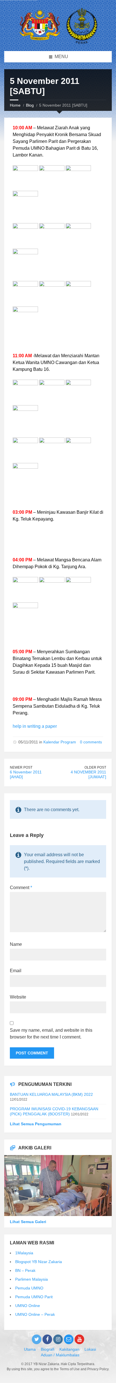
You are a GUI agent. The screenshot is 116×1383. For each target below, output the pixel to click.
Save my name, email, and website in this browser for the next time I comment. (51, 1033)
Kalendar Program (59, 742)
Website (18, 997)
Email (15, 970)
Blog (30, 105)
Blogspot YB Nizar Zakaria (38, 1261)
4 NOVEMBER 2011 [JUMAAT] (88, 774)
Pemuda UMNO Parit (34, 1297)
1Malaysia (24, 1253)
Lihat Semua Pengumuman (35, 1124)
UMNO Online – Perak (35, 1314)
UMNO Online (27, 1305)
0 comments (91, 742)
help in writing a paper (35, 726)
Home (15, 105)
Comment (21, 887)
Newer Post (21, 767)
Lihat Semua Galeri (28, 1221)
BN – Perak (25, 1270)
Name (16, 944)
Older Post (95, 767)
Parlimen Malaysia (31, 1279)
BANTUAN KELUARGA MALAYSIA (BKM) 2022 (51, 1094)
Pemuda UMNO (29, 1288)
